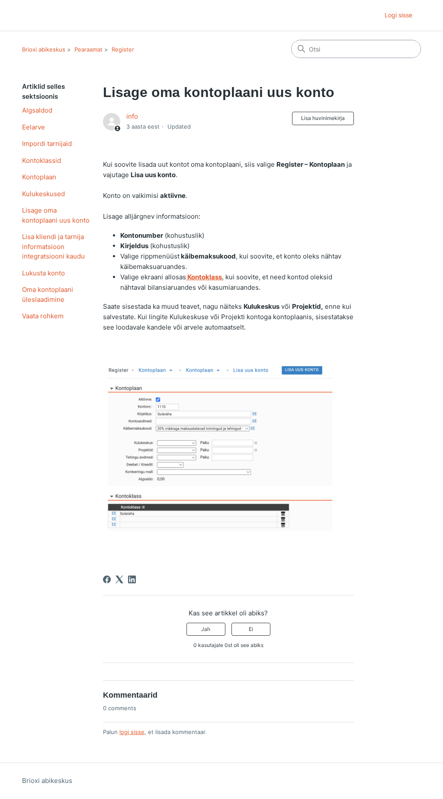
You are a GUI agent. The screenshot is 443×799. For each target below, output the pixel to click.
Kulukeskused (43, 194)
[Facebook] (107, 579)
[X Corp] (119, 579)
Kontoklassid (41, 160)
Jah (205, 629)
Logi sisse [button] (398, 15)
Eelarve (33, 127)
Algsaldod (37, 110)
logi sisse (131, 731)
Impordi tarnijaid (47, 143)
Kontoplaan (39, 177)
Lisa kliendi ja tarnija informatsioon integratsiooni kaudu (53, 246)
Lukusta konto (43, 273)
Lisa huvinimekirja (323, 118)
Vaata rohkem (43, 316)
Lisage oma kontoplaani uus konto (56, 215)
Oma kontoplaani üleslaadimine (47, 294)
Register (123, 49)
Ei (251, 629)
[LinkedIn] (132, 579)
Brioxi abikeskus (43, 49)
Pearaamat (88, 49)
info (132, 116)
